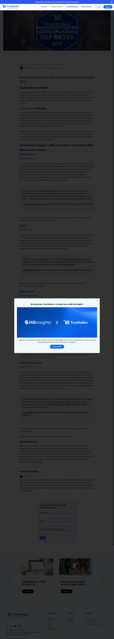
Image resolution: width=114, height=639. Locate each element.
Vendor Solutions (57, 7)
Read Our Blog (57, 346)
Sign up (108, 7)
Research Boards (73, 7)
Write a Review (87, 7)
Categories (44, 7)
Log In (98, 7)
